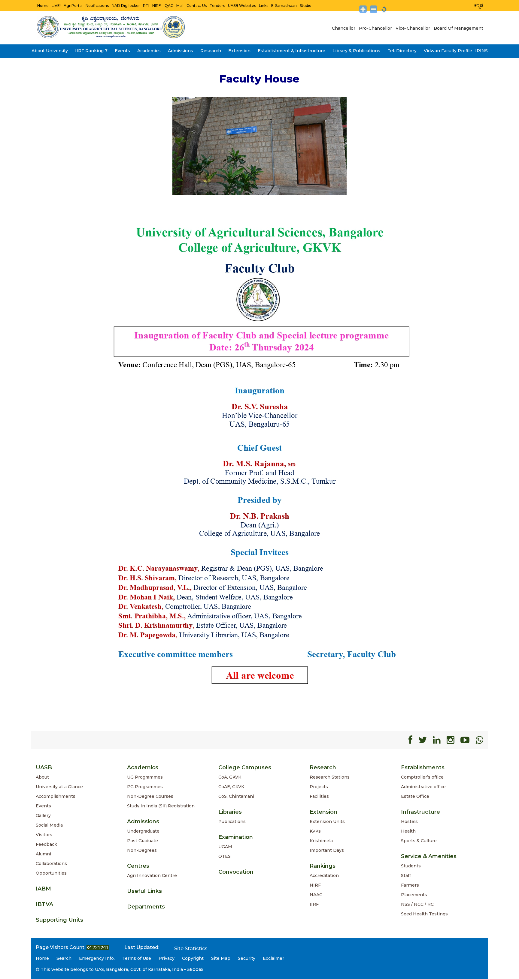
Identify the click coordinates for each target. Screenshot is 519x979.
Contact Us (197, 5)
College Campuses (244, 767)
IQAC (168, 5)
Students (411, 866)
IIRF (314, 904)
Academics (149, 50)
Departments (146, 906)
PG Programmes (145, 786)
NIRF (156, 5)
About (42, 777)
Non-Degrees (142, 850)
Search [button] (63, 958)
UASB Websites (242, 5)
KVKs (315, 831)
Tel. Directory (402, 50)
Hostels (409, 821)
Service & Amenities (429, 856)
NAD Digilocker (126, 5)
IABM (43, 888)
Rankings (322, 866)
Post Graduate (142, 840)
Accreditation (324, 875)
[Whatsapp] (479, 740)
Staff (406, 875)
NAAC (316, 894)
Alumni (43, 854)
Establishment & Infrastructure (291, 50)
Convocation (235, 872)
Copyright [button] (193, 958)
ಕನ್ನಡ (478, 5)
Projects (319, 786)
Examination (235, 837)
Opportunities (51, 873)
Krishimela (321, 840)
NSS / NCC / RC (417, 904)
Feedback (46, 844)
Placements (414, 894)
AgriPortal (73, 5)
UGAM (225, 846)
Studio (305, 5)
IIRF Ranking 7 (91, 50)
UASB (44, 767)
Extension (239, 50)
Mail (180, 5)
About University (50, 50)
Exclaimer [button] (273, 958)
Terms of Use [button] (136, 958)
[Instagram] (450, 740)
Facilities (319, 796)
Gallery (43, 815)
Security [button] (246, 958)
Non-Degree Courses (150, 796)
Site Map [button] (220, 958)
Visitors (44, 834)
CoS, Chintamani (236, 796)
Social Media (49, 825)
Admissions (180, 50)
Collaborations (51, 863)
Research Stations (330, 777)
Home (43, 5)
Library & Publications (356, 50)
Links (263, 5)
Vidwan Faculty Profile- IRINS (456, 50)
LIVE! (56, 5)
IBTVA (44, 904)
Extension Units (327, 821)
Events (122, 50)
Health (408, 831)
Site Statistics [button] (191, 948)
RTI (146, 5)
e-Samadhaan (284, 5)
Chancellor (343, 28)
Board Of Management (458, 28)
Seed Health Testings (424, 914)
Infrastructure (420, 812)
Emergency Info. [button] (97, 958)
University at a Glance (59, 786)
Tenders (217, 5)
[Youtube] (464, 740)
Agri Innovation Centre (152, 875)
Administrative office (423, 786)
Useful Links (144, 891)
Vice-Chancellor (413, 28)
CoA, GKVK (229, 777)
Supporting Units (59, 920)
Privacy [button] (167, 958)
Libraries (230, 812)
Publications (232, 821)
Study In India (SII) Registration (161, 806)
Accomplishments (55, 796)
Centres (138, 866)
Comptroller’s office (422, 777)
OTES (224, 856)
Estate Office (415, 796)
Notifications (97, 5)
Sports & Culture (419, 840)
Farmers (410, 885)
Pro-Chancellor (375, 28)
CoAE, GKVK (231, 786)
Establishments (423, 767)
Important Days (327, 850)
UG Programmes (145, 777)
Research (210, 50)
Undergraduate (143, 831)
